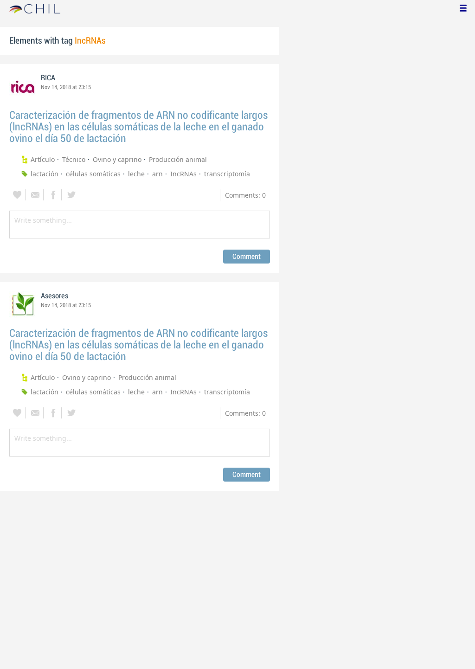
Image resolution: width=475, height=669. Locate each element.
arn (157, 173)
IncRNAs (183, 173)
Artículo (43, 159)
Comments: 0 (245, 195)
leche (136, 173)
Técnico (73, 159)
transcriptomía (227, 173)
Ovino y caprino (117, 159)
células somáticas (93, 173)
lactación (44, 173)
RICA (48, 78)
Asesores (54, 296)
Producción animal (178, 159)
